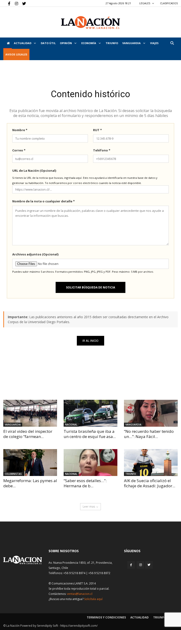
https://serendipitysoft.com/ (79, 626)
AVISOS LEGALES (16, 54)
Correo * (18, 150)
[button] (172, 43)
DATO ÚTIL (48, 43)
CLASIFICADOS (169, 3)
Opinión (66, 43)
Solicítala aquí (93, 599)
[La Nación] (90, 22)
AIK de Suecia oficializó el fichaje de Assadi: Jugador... (149, 483)
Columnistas (13, 474)
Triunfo (112, 43)
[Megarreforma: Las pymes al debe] (30, 462)
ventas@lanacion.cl (79, 594)
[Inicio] (7, 43)
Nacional (71, 424)
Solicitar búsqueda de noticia (90, 287)
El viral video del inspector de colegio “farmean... (27, 434)
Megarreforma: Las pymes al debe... (30, 483)
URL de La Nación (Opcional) (34, 170)
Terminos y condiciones (106, 617)
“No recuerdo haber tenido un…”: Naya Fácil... (149, 434)
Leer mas (89, 507)
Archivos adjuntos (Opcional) (35, 254)
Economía (89, 43)
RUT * (97, 130)
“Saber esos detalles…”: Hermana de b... (85, 483)
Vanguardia (131, 43)
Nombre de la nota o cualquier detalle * (43, 201)
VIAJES (154, 43)
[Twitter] (22, 3)
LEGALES (145, 3)
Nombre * (19, 130)
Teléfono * (101, 150)
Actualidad (23, 43)
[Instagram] (14, 3)
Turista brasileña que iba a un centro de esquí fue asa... (90, 434)
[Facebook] (6, 3)
